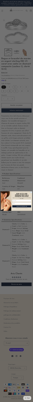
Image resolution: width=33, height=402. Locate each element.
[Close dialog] (31, 192)
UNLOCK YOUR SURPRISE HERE (21, 206)
